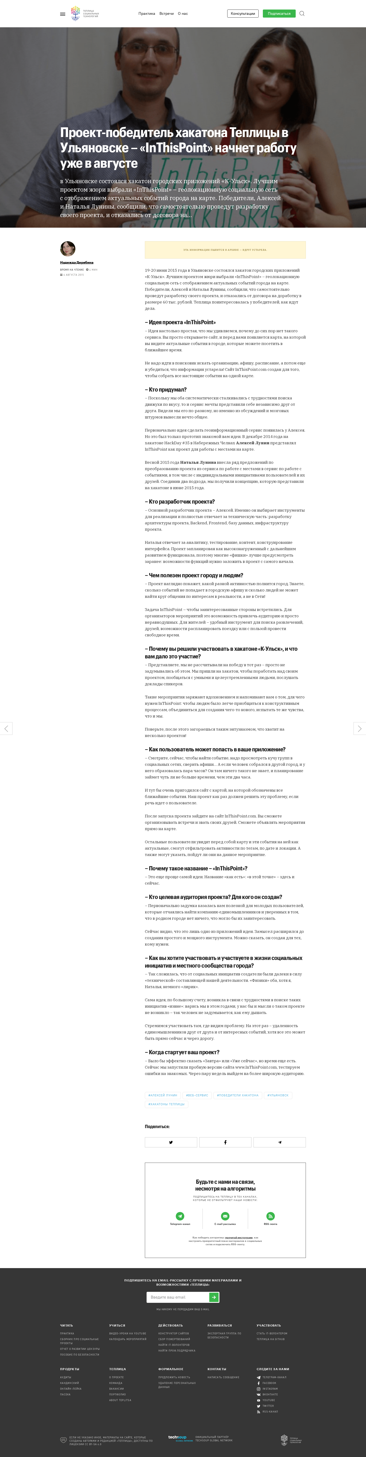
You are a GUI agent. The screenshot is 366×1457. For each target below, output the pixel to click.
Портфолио (117, 1394)
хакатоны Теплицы (167, 1104)
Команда (115, 1383)
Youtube (269, 1400)
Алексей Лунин (163, 1095)
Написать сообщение (223, 1377)
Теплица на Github (271, 1339)
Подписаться (279, 13)
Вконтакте (270, 1394)
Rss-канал (270, 1412)
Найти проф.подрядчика (176, 1351)
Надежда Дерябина (76, 262)
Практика (147, 13)
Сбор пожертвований (174, 1339)
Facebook (269, 1383)
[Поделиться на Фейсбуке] (225, 1142)
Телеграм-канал (275, 1377)
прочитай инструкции (238, 1237)
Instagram (270, 1389)
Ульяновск (279, 1095)
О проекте (116, 1377)
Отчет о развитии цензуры (80, 1349)
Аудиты (65, 1377)
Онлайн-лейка (71, 1389)
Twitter (268, 1406)
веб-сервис (198, 1095)
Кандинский (69, 1383)
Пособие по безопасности (79, 1355)
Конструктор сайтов (173, 1333)
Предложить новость (174, 1377)
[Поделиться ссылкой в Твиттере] (171, 1142)
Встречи (166, 13)
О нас (183, 13)
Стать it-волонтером (272, 1333)
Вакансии (116, 1389)
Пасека (65, 1394)
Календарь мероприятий (128, 1339)
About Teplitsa (120, 1400)
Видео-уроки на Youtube (127, 1333)
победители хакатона (239, 1095)
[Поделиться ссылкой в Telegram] (280, 1142)
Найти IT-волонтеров (174, 1345)
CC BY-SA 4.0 (93, 1444)
